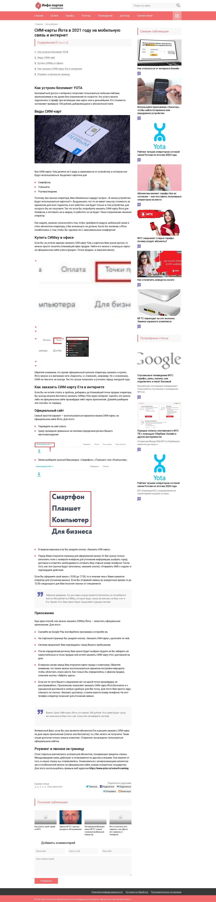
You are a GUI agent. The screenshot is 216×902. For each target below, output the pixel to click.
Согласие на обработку (137, 892)
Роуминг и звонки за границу (52, 74)
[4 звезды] (43, 787)
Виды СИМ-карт (45, 57)
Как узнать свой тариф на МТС (45, 827)
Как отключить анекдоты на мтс (155, 279)
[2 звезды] (38, 787)
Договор (125, 15)
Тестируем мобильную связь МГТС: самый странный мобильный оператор (94, 830)
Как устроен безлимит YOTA (51, 52)
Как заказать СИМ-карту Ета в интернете (58, 68)
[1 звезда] (36, 787)
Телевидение (105, 15)
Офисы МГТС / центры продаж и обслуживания (71, 827)
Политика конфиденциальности (107, 892)
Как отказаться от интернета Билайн (158, 68)
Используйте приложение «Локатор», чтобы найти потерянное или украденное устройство (158, 110)
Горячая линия (145, 15)
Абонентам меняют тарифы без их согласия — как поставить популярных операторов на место (159, 196)
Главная (39, 15)
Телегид (86, 15)
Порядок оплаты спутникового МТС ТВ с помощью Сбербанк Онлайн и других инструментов (158, 433)
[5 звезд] (46, 787)
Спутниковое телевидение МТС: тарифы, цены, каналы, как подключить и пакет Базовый (155, 378)
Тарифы (70, 15)
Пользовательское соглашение (166, 892)
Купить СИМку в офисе (49, 63)
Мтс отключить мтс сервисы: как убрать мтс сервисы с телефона (118, 830)
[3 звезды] (41, 787)
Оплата (54, 15)
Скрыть (61, 42)
